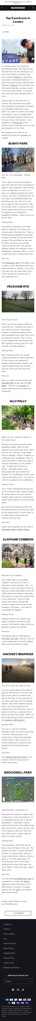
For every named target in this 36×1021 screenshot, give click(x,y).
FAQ (5, 939)
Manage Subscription (11, 967)
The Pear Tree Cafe (10, 639)
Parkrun (14, 85)
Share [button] (6, 32)
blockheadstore (11, 1006)
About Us (6, 929)
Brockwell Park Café (22, 879)
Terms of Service (9, 943)
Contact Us (7, 924)
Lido (17, 890)
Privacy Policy (8, 958)
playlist (18, 77)
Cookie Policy (8, 963)
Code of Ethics (9, 934)
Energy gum (18, 123)
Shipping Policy (9, 953)
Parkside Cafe (8, 383)
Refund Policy (8, 948)
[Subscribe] (29, 981)
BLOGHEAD (19, 913)
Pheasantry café (12, 263)
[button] (33, 8)
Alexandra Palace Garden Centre (16, 529)
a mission (22, 386)
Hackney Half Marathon (15, 720)
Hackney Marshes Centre (16, 757)
